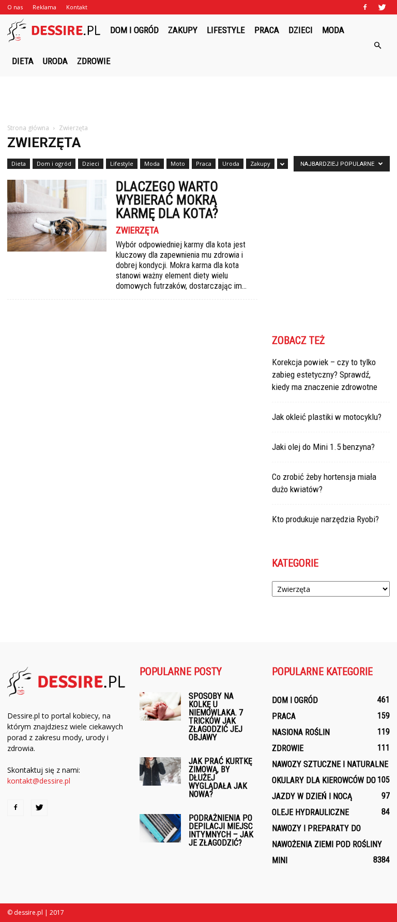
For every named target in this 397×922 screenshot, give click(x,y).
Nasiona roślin (301, 732)
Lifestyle (226, 30)
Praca (266, 30)
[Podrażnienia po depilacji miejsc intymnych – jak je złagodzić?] (160, 828)
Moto (178, 163)
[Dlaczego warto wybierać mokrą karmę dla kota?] (56, 216)
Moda (333, 30)
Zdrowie (94, 61)
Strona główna (28, 127)
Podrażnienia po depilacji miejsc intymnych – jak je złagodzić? (221, 830)
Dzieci (300, 30)
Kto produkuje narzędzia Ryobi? (325, 519)
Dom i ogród (134, 30)
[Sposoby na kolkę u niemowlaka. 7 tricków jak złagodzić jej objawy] (160, 706)
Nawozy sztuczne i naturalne (330, 764)
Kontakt (76, 7)
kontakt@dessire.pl (38, 781)
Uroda (55, 61)
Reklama (44, 7)
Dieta (23, 61)
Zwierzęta (137, 230)
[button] (377, 45)
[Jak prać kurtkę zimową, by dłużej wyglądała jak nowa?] (160, 771)
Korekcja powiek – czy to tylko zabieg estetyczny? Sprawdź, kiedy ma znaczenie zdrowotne (324, 374)
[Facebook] (365, 7)
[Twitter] (382, 7)
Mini (279, 860)
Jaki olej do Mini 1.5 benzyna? (323, 447)
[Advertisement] (198, 99)
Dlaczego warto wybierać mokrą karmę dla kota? (167, 200)
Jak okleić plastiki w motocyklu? (326, 417)
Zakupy (182, 30)
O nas (15, 7)
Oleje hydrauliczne (310, 812)
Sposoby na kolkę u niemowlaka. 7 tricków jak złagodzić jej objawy (216, 716)
